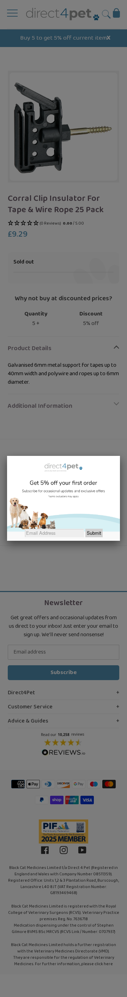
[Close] (120, 456)
